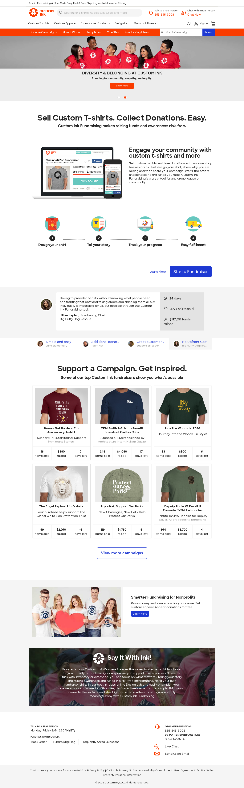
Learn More (122, 85)
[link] (41, 12)
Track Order (38, 742)
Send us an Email (177, 754)
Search (208, 32)
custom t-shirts (76, 770)
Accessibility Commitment (155, 770)
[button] (201, 15)
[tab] (55, 344)
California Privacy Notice (121, 770)
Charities (113, 32)
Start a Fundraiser (190, 271)
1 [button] (119, 98)
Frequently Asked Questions (100, 742)
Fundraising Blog (64, 742)
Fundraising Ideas (137, 32)
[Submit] (60, 12)
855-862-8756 (175, 739)
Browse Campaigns (43, 32)
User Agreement (184, 770)
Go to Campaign (61, 420)
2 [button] (125, 98)
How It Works (71, 32)
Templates (94, 32)
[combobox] (99, 13)
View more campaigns (122, 553)
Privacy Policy (96, 770)
